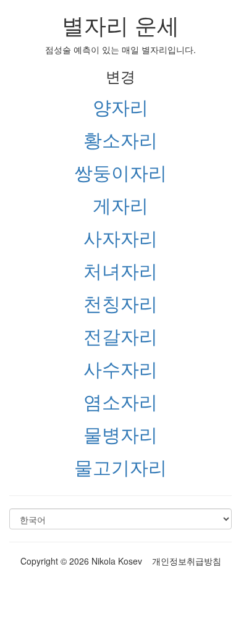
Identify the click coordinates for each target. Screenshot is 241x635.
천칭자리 (120, 303)
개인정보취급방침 (186, 561)
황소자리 (120, 139)
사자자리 (120, 237)
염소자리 (120, 401)
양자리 (120, 106)
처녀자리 (120, 270)
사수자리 (120, 368)
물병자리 (120, 434)
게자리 (120, 204)
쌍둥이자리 (120, 172)
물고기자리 (120, 466)
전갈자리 (120, 335)
